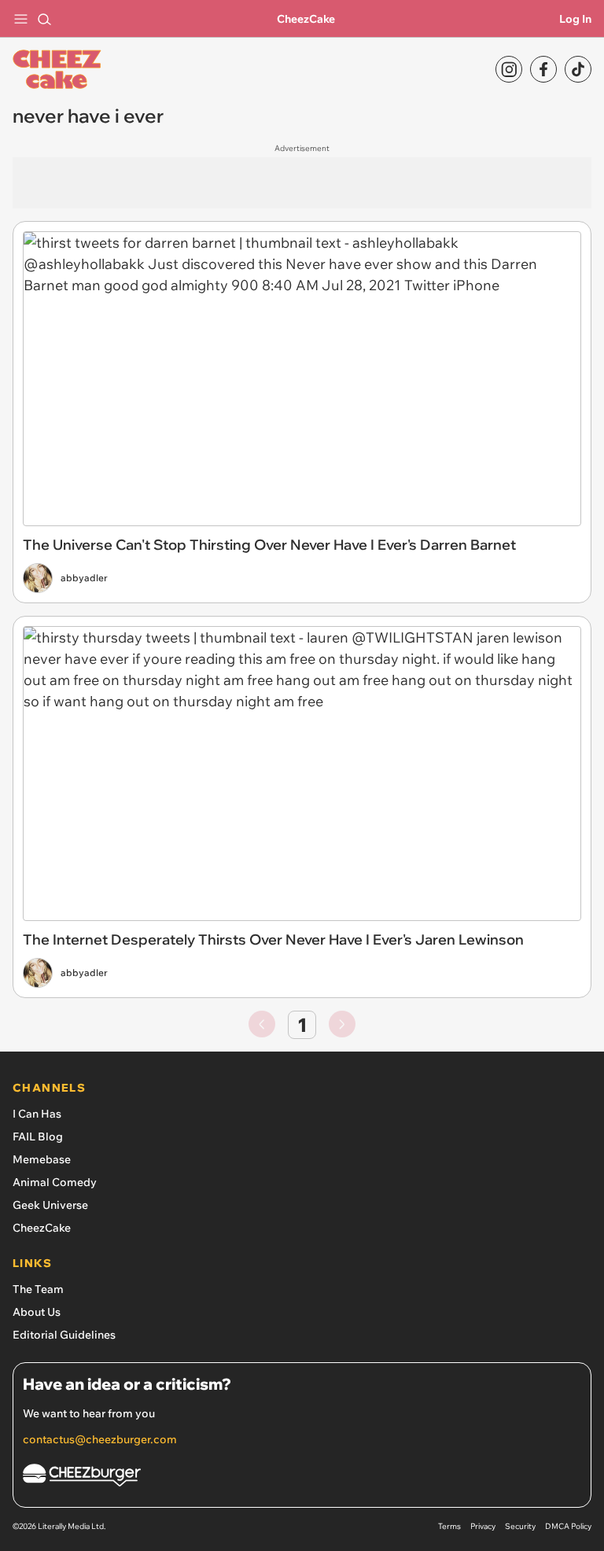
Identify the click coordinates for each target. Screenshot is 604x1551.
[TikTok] (578, 69)
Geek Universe (50, 1205)
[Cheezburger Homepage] (302, 1477)
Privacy (482, 1526)
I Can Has (37, 1114)
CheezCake (306, 19)
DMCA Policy (568, 1526)
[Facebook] (543, 69)
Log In (575, 19)
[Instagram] (508, 69)
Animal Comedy (55, 1182)
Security (520, 1526)
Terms (449, 1526)
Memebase (42, 1159)
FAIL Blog (38, 1136)
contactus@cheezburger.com (100, 1439)
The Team (38, 1289)
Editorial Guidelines (64, 1335)
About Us (37, 1312)
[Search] (44, 19)
